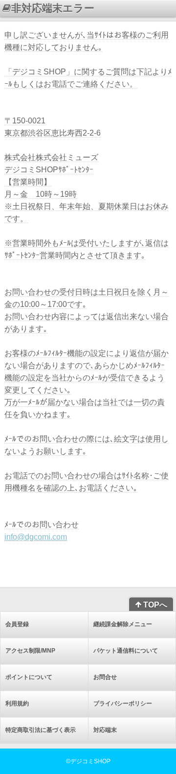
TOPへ (154, 605)
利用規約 (17, 703)
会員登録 (17, 624)
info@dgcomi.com (35, 537)
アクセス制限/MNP (30, 650)
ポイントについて (28, 677)
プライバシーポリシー (122, 703)
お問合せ (105, 677)
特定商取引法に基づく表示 (40, 730)
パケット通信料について (125, 650)
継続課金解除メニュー (122, 624)
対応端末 (105, 730)
